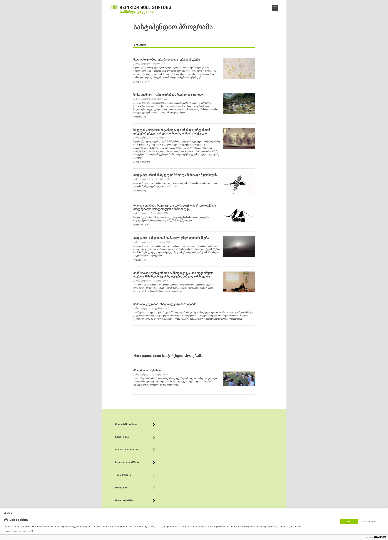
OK (348, 521)
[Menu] (275, 8)
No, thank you (369, 521)
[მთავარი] (140, 9)
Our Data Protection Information (17, 531)
